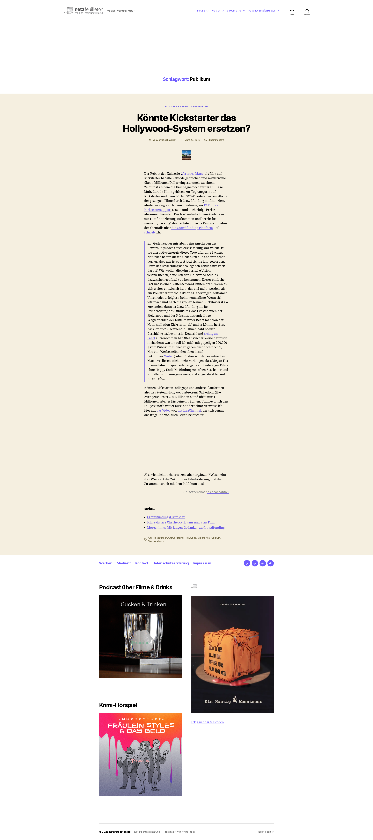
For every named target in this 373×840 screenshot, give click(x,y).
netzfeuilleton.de (119, 831)
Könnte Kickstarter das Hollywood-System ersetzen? (186, 123)
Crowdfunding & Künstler (166, 517)
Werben (105, 563)
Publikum (215, 537)
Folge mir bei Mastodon (207, 722)
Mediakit (124, 563)
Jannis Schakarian (166, 139)
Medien (216, 10)
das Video (163, 411)
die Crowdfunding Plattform (192, 228)
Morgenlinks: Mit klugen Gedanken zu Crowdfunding (186, 528)
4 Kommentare (216, 139)
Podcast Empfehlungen (262, 10)
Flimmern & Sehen (176, 106)
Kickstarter (203, 537)
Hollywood (190, 537)
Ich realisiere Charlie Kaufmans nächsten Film (181, 522)
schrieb (149, 232)
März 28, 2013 (192, 139)
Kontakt (141, 563)
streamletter (234, 10)
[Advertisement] (186, 54)
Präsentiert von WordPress (179, 831)
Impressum (202, 563)
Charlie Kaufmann (157, 537)
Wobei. (168, 356)
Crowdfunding (176, 537)
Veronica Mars (192, 174)
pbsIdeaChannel (189, 411)
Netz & (201, 10)
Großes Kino (199, 106)
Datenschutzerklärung (170, 563)
